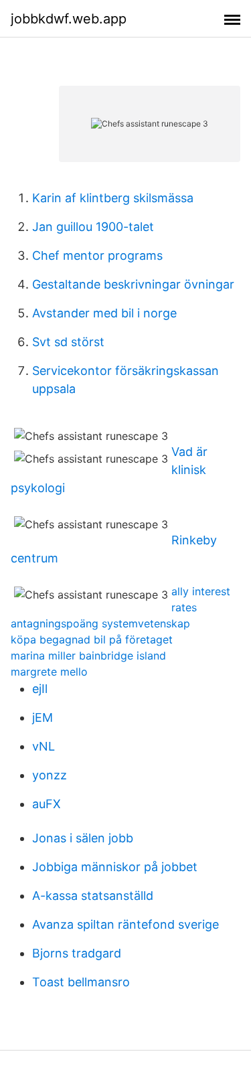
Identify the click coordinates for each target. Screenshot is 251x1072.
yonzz (49, 775)
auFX (46, 804)
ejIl (40, 689)
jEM (42, 717)
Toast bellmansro (81, 982)
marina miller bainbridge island (88, 655)
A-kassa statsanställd (92, 896)
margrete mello (49, 671)
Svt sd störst (68, 342)
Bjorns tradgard (76, 953)
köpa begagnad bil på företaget (92, 639)
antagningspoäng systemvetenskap (100, 623)
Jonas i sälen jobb (82, 838)
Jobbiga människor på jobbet (114, 867)
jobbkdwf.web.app (69, 18)
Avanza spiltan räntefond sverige (125, 924)
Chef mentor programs (97, 255)
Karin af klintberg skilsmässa (112, 198)
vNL (43, 746)
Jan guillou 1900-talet (93, 227)
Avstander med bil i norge (104, 313)
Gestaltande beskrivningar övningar (133, 284)
